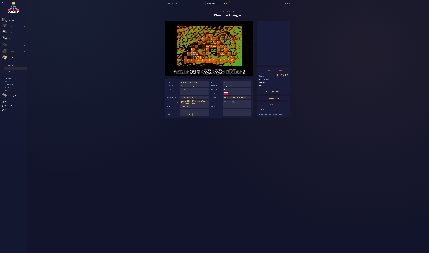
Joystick (184, 89)
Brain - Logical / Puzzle (189, 82)
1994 (225, 82)
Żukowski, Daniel (187, 97)
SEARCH (226, 3)
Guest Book (9, 106)
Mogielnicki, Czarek (188, 103)
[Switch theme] (2, 2)
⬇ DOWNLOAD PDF (273, 98)
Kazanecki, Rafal (199, 101)
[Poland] (226, 93)
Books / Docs (10, 84)
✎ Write (261, 109)
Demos (7, 75)
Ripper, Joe (185, 107)
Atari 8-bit (225, 11)
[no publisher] (228, 86)
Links (7, 110)
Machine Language (188, 86)
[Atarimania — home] (13, 8)
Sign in (287, 3)
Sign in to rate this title (274, 91)
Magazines (9, 102)
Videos (7, 87)
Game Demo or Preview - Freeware (236, 97)
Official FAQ (10, 65)
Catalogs (8, 81)
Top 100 (8, 78)
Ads (6, 90)
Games (7, 69)
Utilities (8, 72)
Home (6, 62)
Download (188, 114)
